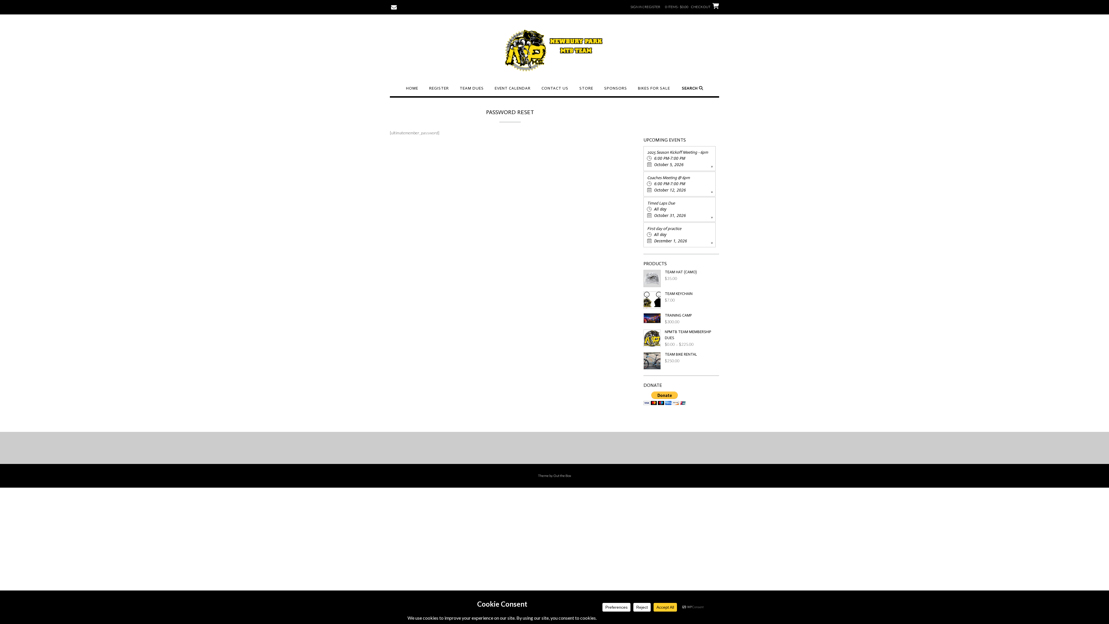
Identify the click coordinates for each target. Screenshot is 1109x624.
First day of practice (664, 228)
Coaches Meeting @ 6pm (668, 177)
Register (439, 88)
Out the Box (562, 475)
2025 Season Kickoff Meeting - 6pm (677, 152)
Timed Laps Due (661, 203)
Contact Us (555, 88)
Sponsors (615, 88)
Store (586, 88)
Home (412, 88)
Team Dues (472, 88)
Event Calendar (513, 88)
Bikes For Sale (654, 88)
